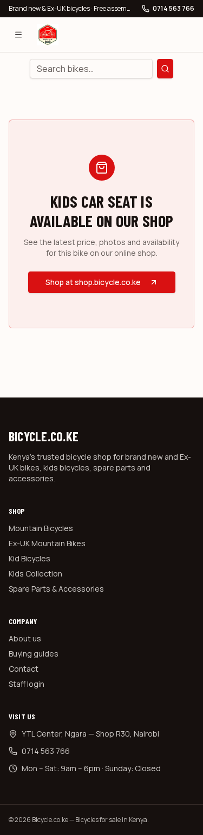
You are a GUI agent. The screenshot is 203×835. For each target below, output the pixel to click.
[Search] (165, 68)
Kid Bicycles (29, 558)
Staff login (26, 684)
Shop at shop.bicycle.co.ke (93, 282)
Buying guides (33, 653)
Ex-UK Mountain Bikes (47, 543)
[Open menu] (18, 34)
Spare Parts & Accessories (56, 589)
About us (25, 638)
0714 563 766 (173, 8)
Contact (23, 669)
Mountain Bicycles (41, 528)
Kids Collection (35, 573)
